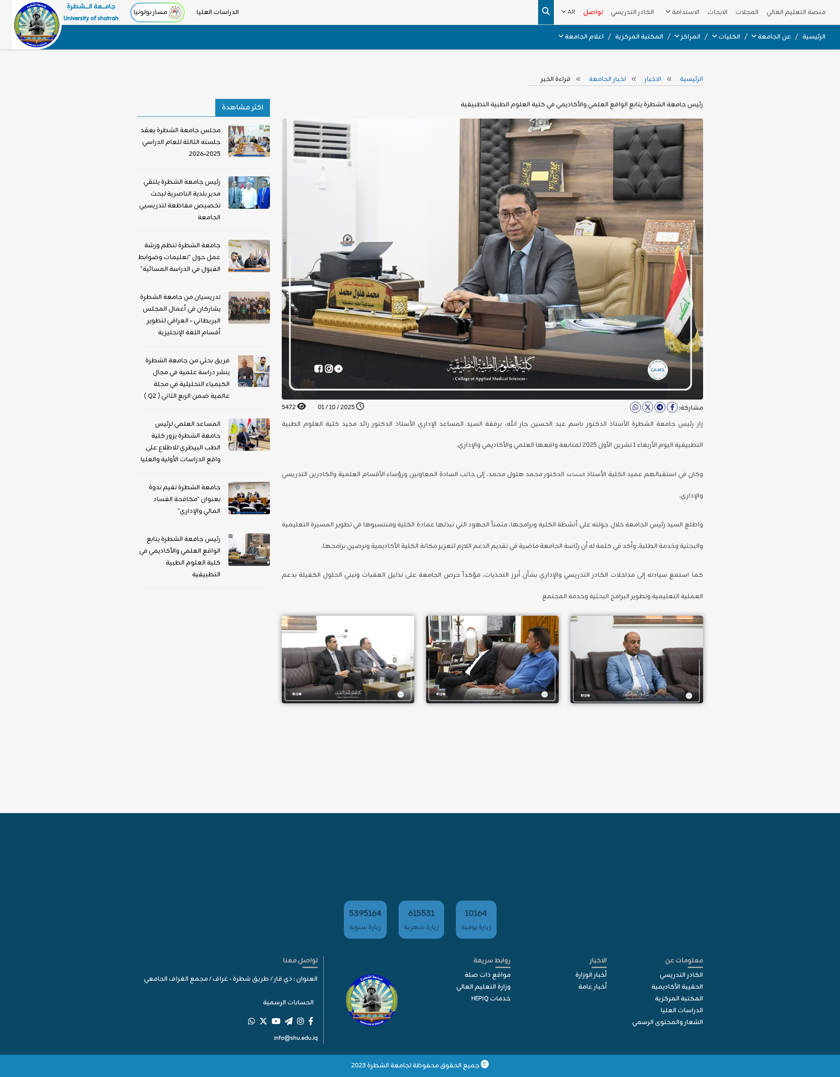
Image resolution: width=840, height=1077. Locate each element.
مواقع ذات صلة (488, 975)
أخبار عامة (592, 987)
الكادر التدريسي (681, 975)
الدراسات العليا (217, 12)
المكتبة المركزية (679, 998)
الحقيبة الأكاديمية (677, 987)
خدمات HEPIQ (491, 998)
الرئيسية (691, 79)
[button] (681, 12)
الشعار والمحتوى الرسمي (667, 1022)
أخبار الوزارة (591, 975)
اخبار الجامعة (608, 79)
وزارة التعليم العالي (483, 987)
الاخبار (653, 79)
